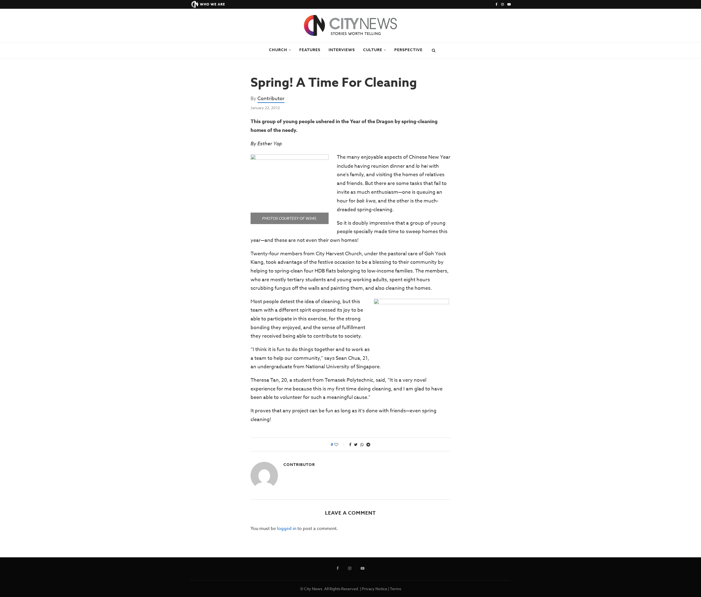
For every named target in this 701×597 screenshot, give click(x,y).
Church (278, 50)
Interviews (342, 50)
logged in (286, 528)
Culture (372, 50)
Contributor (271, 98)
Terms (395, 588)
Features (309, 50)
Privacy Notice (374, 588)
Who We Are (212, 4)
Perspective (408, 50)
